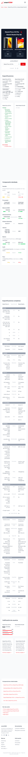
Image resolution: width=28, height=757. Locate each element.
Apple (2, 742)
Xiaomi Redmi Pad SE (20, 49)
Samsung (3, 740)
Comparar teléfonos (20, 728)
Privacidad (17, 742)
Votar (23, 64)
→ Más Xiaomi (5, 712)
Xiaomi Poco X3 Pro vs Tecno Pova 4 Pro (12, 691)
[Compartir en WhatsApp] (17, 68)
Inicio (2, 7)
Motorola (3, 746)
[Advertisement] (14, 164)
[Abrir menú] (25, 2)
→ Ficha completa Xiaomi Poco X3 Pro (10, 709)
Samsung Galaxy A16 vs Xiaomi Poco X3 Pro (12, 688)
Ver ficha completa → (6, 652)
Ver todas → (4, 748)
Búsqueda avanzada (20, 730)
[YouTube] (6, 735)
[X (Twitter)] (2, 735)
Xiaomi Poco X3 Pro (8, 49)
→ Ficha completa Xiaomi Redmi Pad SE (10, 710)
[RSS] (8, 735)
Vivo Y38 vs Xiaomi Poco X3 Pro (10, 700)
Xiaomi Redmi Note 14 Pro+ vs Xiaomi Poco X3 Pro (14, 697)
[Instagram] (4, 735)
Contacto (17, 740)
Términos (17, 744)
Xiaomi (2, 744)
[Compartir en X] (15, 68)
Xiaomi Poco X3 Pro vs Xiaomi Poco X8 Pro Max (13, 685)
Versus (5, 7)
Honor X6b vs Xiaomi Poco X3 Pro (10, 694)
